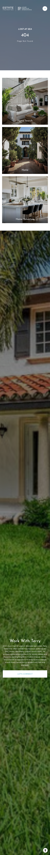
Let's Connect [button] (25, 674)
